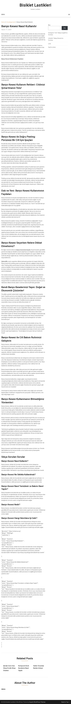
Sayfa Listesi (52, 47)
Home (3, 22)
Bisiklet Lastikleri (35, 5)
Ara (49, 25)
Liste (49, 43)
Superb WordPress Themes (37, 702)
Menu (3, 14)
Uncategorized (11, 22)
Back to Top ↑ (65, 702)
